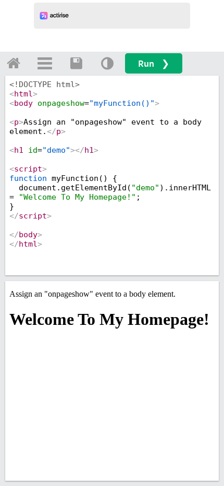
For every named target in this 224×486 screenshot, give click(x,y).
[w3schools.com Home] (13, 63)
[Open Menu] (44, 63)
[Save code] (76, 63)
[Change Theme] (107, 63)
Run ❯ (153, 63)
